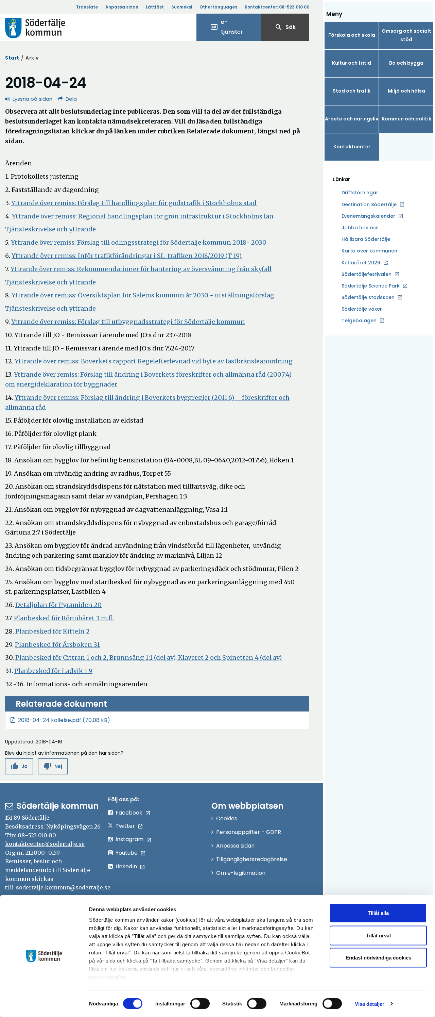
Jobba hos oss (360, 228)
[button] (19, 766)
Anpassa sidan (121, 7)
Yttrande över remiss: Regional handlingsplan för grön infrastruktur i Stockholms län (143, 216)
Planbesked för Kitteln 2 (52, 631)
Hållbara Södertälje (366, 239)
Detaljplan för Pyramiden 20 (58, 605)
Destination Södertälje (369, 205)
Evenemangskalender (368, 216)
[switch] (200, 1003)
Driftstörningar (360, 192)
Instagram (129, 839)
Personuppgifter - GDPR (248, 832)
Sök (285, 27)
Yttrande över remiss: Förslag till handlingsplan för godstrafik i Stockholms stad (134, 203)
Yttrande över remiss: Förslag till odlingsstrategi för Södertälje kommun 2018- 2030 (138, 242)
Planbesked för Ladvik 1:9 (53, 671)
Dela (71, 98)
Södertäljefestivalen (367, 274)
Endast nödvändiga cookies (378, 958)
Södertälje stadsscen (368, 297)
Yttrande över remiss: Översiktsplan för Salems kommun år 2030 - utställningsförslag (143, 295)
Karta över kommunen (369, 250)
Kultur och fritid (351, 63)
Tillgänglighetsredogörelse (251, 859)
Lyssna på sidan (32, 98)
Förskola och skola (351, 35)
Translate (87, 7)
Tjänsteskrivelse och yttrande (50, 229)
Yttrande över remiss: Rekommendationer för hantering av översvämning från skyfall (141, 269)
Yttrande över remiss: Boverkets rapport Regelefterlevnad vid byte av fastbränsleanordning (154, 361)
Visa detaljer (369, 1003)
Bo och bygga (406, 63)
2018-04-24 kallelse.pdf (49, 720)
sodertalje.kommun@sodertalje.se (63, 887)
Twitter (125, 826)
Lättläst (155, 7)
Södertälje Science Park (371, 286)
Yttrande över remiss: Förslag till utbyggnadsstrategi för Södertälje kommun (128, 322)
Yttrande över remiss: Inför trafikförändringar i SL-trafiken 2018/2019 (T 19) (127, 256)
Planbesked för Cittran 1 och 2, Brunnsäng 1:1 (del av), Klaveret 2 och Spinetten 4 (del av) (148, 657)
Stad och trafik (351, 90)
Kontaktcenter (351, 146)
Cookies (226, 818)
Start (12, 57)
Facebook (129, 813)
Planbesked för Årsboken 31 (57, 645)
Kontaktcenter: (277, 7)
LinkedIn (126, 866)
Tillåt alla (378, 913)
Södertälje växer (362, 309)
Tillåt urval (378, 935)
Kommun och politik (406, 118)
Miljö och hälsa (406, 90)
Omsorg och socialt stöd (406, 35)
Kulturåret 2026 (361, 262)
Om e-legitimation (240, 873)
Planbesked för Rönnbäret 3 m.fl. (64, 618)
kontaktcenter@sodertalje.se (45, 843)
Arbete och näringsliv (351, 118)
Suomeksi (181, 7)
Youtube (127, 853)
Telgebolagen (359, 321)
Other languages (218, 7)
